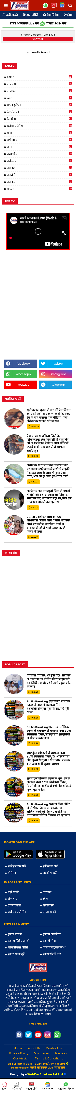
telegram (58, 385)
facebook (23, 364)
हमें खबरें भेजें (50, 866)
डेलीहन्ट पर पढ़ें (17, 866)
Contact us (54, 1048)
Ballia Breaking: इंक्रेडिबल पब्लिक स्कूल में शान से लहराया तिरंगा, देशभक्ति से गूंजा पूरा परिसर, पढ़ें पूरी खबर (48, 707)
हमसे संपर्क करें (52, 954)
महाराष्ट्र (39, 168)
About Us (34, 1048)
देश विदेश (52, 15)
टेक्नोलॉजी (39, 112)
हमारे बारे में (15, 934)
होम (4, 1088)
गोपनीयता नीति (18, 947)
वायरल (39, 189)
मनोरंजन (39, 161)
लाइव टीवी (31, 1088)
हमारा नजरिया (52, 934)
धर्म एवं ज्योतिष (39, 126)
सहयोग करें (50, 873)
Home (18, 1048)
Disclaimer (41, 1053)
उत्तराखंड (39, 91)
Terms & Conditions (49, 1058)
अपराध (39, 77)
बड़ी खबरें (11, 15)
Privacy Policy (18, 1053)
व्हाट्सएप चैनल (66, 1088)
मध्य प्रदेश (39, 154)
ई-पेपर (12, 873)
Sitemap (61, 1053)
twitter (58, 364)
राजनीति (32, 15)
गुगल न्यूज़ (47, 1088)
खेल (39, 98)
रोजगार (39, 182)
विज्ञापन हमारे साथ (54, 947)
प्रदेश (69, 15)
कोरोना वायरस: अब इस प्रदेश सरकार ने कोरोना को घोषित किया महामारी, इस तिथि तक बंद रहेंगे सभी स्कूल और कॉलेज (49, 681)
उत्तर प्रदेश (39, 84)
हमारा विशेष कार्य (18, 941)
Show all (37, 39)
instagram (58, 374)
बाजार (39, 147)
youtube (23, 385)
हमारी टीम (49, 941)
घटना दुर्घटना (39, 105)
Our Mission (21, 1058)
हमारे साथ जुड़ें (16, 954)
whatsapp (23, 374)
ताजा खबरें (49, 912)
